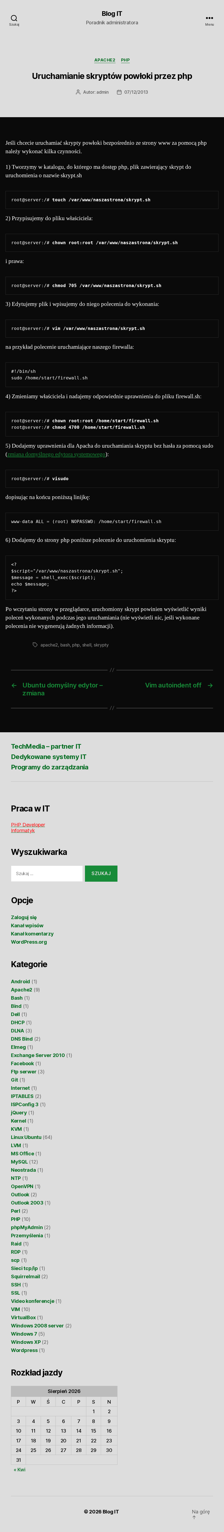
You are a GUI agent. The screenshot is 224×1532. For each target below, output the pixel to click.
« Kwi (19, 1469)
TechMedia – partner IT (46, 746)
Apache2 (105, 60)
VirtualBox (23, 1317)
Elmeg (18, 1047)
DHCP (18, 1022)
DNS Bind (22, 1039)
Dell (15, 1014)
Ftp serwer (23, 1072)
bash (65, 645)
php (76, 645)
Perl (15, 1211)
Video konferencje (32, 1301)
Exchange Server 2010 (38, 1055)
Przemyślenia (27, 1235)
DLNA (17, 1031)
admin (102, 92)
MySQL (19, 1162)
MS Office (22, 1153)
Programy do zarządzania (50, 767)
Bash (17, 998)
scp (15, 1260)
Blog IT (112, 13)
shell (87, 645)
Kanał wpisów (27, 925)
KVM (16, 1129)
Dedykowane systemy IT (48, 757)
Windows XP (25, 1342)
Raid (16, 1244)
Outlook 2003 (27, 1203)
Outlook (20, 1194)
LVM (16, 1145)
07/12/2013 (136, 92)
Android (20, 981)
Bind (16, 1006)
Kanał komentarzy (32, 934)
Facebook (22, 1063)
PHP (125, 60)
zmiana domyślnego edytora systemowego (56, 454)
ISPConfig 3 (25, 1104)
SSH (16, 1285)
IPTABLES (22, 1096)
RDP (15, 1252)
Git (14, 1080)
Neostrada (23, 1170)
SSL (15, 1293)
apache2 (49, 645)
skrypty (101, 645)
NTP (16, 1178)
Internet (20, 1088)
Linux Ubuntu (26, 1137)
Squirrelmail (25, 1276)
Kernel (18, 1121)
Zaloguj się (24, 917)
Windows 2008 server (37, 1326)
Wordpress (24, 1350)
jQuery (19, 1112)
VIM (15, 1309)
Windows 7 (24, 1334)
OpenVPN (22, 1186)
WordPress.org (29, 942)
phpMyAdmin (27, 1227)
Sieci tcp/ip (24, 1268)
